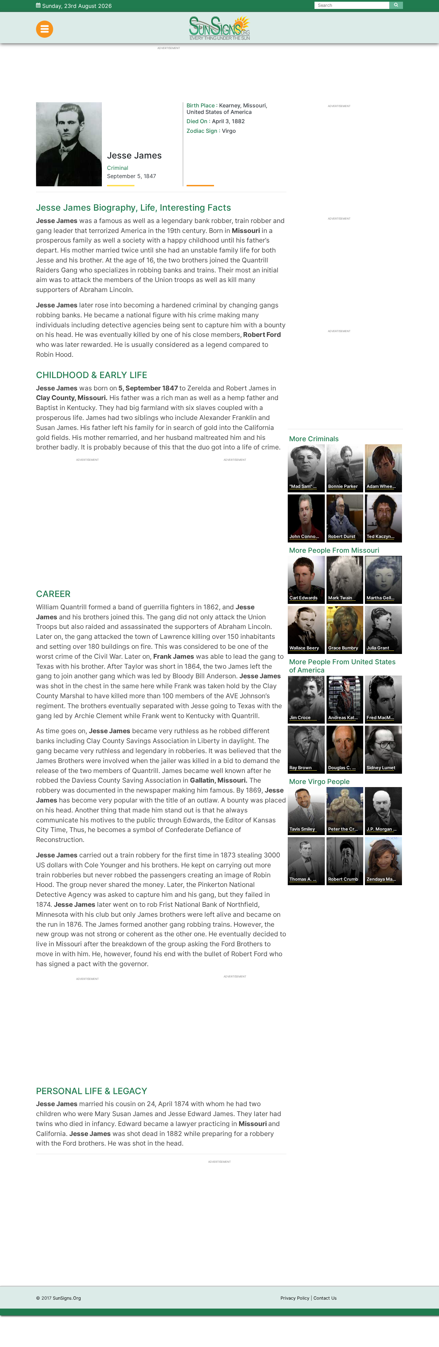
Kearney (229, 105)
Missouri (254, 105)
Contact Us (325, 1298)
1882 (238, 121)
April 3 (220, 121)
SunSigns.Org (67, 1298)
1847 (150, 176)
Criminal (117, 167)
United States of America (219, 111)
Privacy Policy (295, 1298)
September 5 (124, 176)
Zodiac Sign (202, 130)
